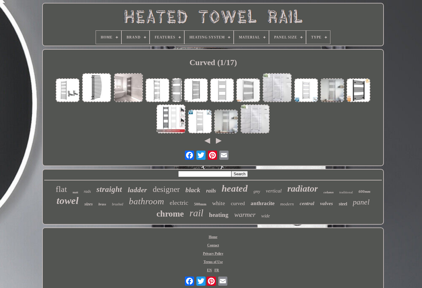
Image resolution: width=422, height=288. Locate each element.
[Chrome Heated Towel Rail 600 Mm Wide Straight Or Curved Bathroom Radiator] (248, 91)
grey (256, 191)
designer (166, 189)
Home (213, 237)
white (218, 203)
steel (343, 203)
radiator (302, 188)
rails (211, 191)
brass (102, 204)
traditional (346, 192)
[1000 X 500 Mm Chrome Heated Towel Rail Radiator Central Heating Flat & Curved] (306, 91)
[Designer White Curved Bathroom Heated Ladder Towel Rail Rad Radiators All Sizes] (255, 119)
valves (326, 203)
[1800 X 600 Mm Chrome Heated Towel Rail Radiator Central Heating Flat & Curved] (200, 122)
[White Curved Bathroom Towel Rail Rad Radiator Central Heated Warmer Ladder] (277, 88)
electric (179, 202)
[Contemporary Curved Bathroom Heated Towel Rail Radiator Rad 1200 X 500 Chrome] (157, 91)
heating (219, 214)
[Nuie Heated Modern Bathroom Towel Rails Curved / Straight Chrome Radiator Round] (196, 91)
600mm (364, 191)
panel (361, 202)
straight (109, 189)
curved (238, 203)
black (192, 190)
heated (235, 188)
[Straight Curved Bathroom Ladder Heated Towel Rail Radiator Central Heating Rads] (128, 88)
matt (75, 192)
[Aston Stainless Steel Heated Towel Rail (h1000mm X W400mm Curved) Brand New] (177, 90)
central (307, 203)
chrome (170, 213)
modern (287, 204)
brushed (117, 204)
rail (196, 213)
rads (87, 191)
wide (265, 215)
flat (61, 189)
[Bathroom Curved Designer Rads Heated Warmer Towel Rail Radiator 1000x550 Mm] (96, 88)
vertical (274, 191)
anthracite (262, 203)
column (329, 192)
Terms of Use (213, 262)
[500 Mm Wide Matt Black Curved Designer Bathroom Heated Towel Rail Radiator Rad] (358, 91)
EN (209, 270)
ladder (137, 190)
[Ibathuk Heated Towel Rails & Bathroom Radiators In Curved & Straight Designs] (222, 91)
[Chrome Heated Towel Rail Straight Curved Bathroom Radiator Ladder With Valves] (67, 91)
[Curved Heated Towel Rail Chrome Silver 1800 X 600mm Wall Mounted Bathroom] (332, 91)
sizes (88, 204)
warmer (244, 214)
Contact (213, 245)
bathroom (146, 201)
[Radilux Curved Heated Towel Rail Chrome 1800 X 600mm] (226, 122)
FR (216, 270)
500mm (200, 204)
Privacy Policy (213, 254)
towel (68, 200)
